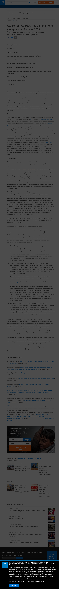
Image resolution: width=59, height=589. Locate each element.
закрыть (13, 585)
